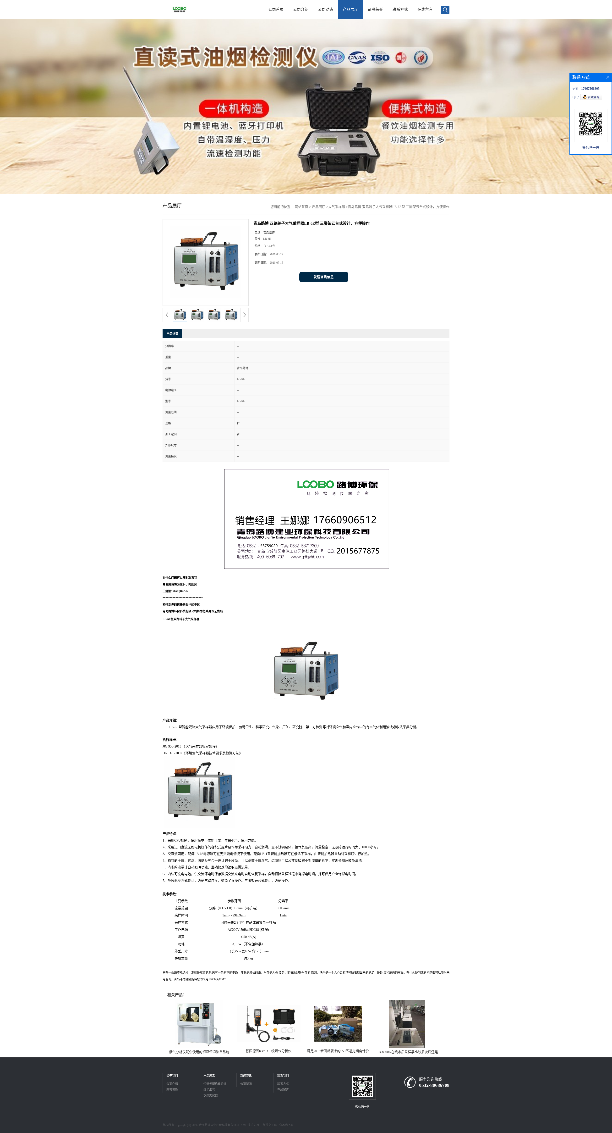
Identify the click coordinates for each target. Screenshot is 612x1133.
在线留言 (425, 9)
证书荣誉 (375, 9)
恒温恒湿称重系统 (214, 1084)
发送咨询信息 (324, 277)
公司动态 (325, 9)
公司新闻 (246, 1084)
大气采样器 (336, 207)
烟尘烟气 (209, 1089)
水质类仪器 (210, 1095)
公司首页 (276, 9)
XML (243, 1125)
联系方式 (400, 9)
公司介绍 (300, 9)
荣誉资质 (172, 1089)
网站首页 (301, 207)
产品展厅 (350, 9)
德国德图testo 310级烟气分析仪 (268, 1051)
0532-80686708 (434, 1085)
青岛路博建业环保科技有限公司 (219, 1125)
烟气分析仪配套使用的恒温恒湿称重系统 (199, 1052)
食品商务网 (286, 1125)
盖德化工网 (270, 1125)
